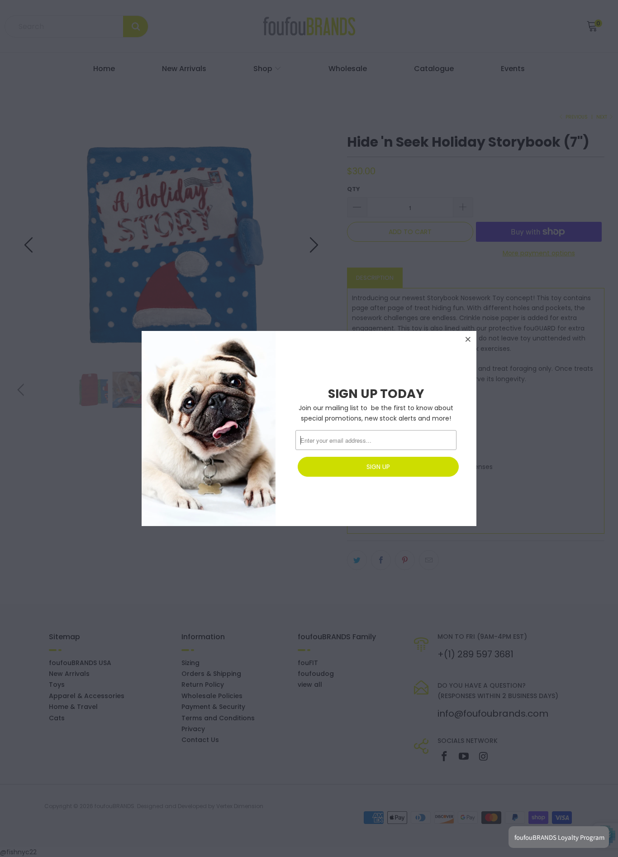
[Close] (468, 339)
